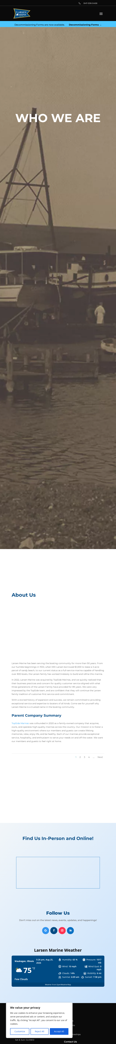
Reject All (39, 1031)
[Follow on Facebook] (53, 930)
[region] (39, 1020)
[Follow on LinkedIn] (70, 930)
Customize (19, 1031)
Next (100, 757)
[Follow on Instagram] (62, 930)
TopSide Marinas (20, 723)
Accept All (59, 1031)
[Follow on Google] (45, 930)
